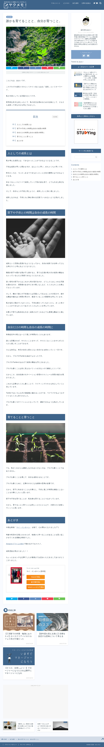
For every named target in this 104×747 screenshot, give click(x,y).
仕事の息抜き (86, 3)
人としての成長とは (24, 124)
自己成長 (76, 3)
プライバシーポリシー (11, 744)
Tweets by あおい (77, 62)
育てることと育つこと (25, 136)
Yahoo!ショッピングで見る (36, 587)
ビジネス (66, 3)
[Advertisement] (35, 701)
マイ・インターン (23, 527)
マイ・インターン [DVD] (36, 571)
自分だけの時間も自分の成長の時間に (31, 132)
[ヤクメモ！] (15, 8)
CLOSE (55, 116)
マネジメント (55, 3)
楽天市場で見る (35, 582)
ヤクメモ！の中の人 (25, 744)
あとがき (20, 140)
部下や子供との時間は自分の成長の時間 (31, 128)
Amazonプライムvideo (15, 544)
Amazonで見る (35, 577)
